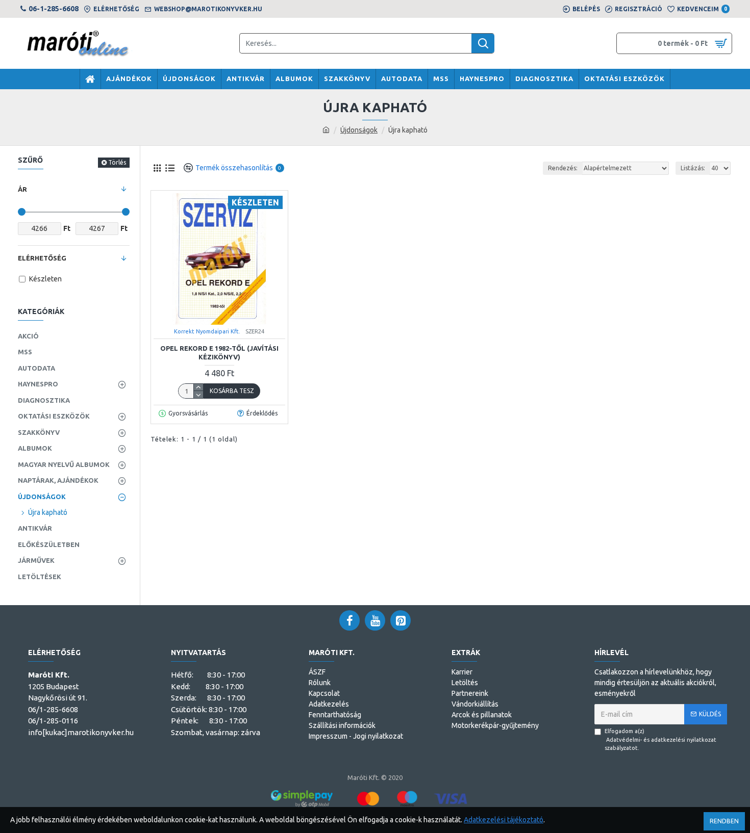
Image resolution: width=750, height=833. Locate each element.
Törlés (117, 162)
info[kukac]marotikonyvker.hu (81, 732)
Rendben (724, 821)
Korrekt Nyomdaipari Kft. (207, 331)
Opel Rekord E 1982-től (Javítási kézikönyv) (219, 352)
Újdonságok (359, 130)
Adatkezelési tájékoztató (503, 820)
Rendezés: (563, 168)
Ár (22, 189)
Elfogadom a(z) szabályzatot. (660, 739)
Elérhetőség (42, 258)
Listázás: (693, 168)
